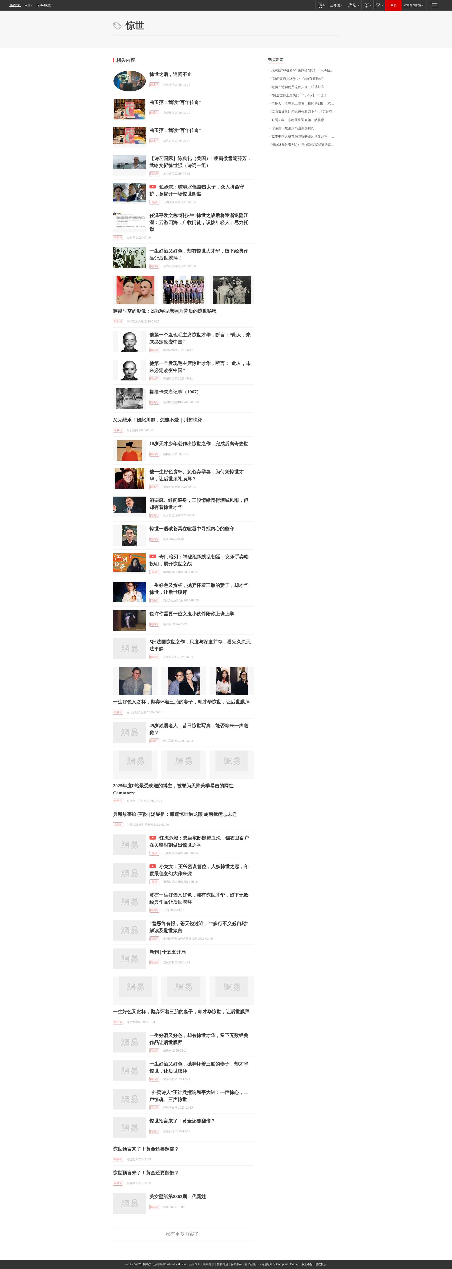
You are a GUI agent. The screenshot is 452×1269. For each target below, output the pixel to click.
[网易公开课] (336, 5)
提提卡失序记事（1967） (175, 391)
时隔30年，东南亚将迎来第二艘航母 (297, 120)
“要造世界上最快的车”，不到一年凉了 (299, 95)
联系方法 (208, 1264)
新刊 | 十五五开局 (167, 952)
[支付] (367, 5)
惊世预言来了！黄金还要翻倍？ (182, 1120)
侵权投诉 (321, 1264)
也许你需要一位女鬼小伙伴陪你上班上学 (191, 613)
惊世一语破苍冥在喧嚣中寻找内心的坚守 (191, 528)
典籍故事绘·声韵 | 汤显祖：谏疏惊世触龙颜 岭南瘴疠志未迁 (175, 814)
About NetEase (176, 1264)
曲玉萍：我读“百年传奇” (175, 102)
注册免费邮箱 (412, 5)
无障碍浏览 (44, 5)
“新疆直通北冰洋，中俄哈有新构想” (297, 79)
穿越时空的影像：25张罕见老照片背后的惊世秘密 (165, 311)
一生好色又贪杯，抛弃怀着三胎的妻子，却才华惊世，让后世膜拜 (181, 701)
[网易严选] (353, 5)
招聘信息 (222, 1264)
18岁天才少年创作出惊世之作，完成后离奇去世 (198, 443)
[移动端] (321, 5)
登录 (393, 5)
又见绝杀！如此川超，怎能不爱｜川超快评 (157, 419)
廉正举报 (307, 1264)
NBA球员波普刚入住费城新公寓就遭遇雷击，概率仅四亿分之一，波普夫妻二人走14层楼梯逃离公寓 (305, 145)
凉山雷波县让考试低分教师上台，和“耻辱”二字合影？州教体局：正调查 (305, 112)
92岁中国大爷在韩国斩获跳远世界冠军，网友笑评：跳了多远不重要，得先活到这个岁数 (305, 136)
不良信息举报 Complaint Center (278, 1264)
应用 (27, 5)
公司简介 (194, 1264)
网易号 (154, 84)
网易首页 (15, 5)
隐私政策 (250, 1264)
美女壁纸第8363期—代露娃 (177, 1196)
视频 (154, 202)
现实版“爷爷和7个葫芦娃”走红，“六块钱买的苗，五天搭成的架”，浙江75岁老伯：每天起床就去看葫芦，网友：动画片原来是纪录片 (305, 70)
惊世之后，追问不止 (170, 74)
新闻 (118, 824)
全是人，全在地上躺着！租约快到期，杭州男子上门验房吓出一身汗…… (305, 103)
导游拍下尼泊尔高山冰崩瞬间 (292, 128)
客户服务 (236, 1264)
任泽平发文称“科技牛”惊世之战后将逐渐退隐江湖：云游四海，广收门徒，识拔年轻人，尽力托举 (198, 222)
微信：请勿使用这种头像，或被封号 (297, 87)
